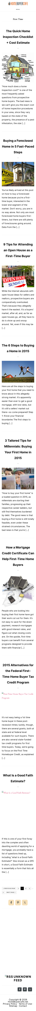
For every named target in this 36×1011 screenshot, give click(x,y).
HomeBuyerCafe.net (18, 3)
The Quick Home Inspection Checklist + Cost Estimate (18, 36)
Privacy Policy (10, 1004)
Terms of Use (25, 1004)
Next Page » (11, 893)
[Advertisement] (18, 940)
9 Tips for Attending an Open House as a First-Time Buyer (18, 250)
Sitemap (13, 1006)
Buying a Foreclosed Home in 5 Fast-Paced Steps (18, 146)
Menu (18, 9)
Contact (23, 1006)
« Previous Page (9, 889)
